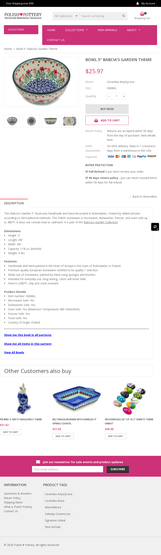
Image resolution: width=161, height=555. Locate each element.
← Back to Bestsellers (143, 196)
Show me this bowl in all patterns (27, 335)
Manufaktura (53, 507)
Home (8, 49)
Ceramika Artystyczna (58, 494)
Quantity (90, 96)
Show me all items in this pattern (27, 344)
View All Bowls (14, 352)
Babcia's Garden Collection (101, 222)
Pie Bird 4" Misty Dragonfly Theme (21, 419)
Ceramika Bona (54, 501)
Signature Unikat (55, 520)
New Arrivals (53, 527)
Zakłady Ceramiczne (57, 514)
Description (14, 203)
